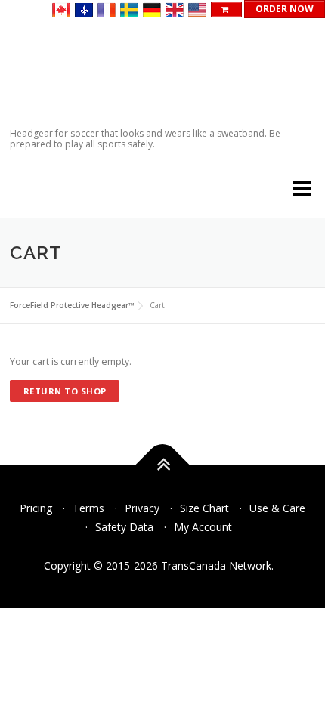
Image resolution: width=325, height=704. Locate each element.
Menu (301, 189)
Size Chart (204, 508)
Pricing (36, 508)
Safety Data (124, 527)
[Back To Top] (163, 464)
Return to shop (65, 391)
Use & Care (277, 508)
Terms (88, 508)
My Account (203, 527)
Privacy (142, 508)
